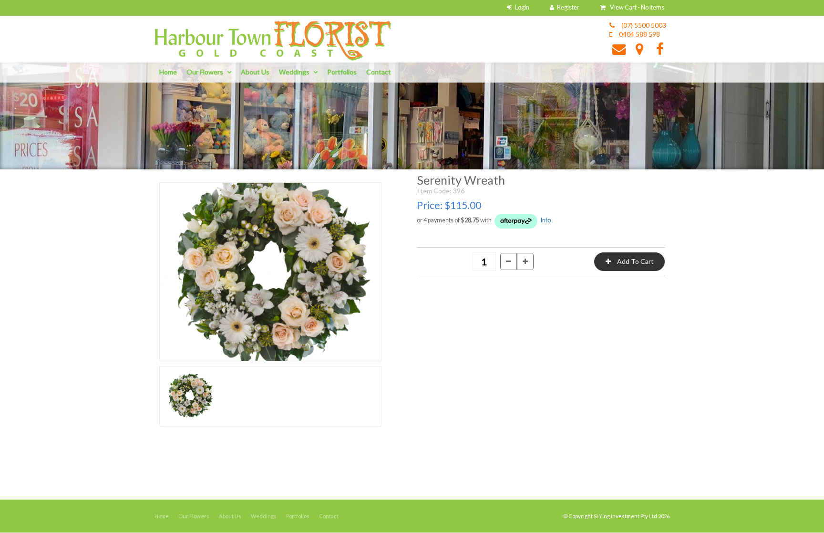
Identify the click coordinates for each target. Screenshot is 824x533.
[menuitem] (162, 516)
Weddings (294, 72)
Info (546, 220)
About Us (255, 72)
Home (168, 72)
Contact (378, 72)
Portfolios (342, 72)
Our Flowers (204, 72)
